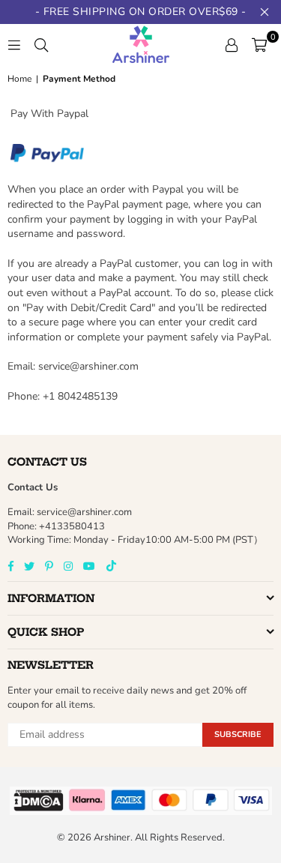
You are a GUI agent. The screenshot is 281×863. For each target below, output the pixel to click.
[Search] (41, 44)
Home (19, 79)
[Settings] (231, 44)
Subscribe (238, 734)
